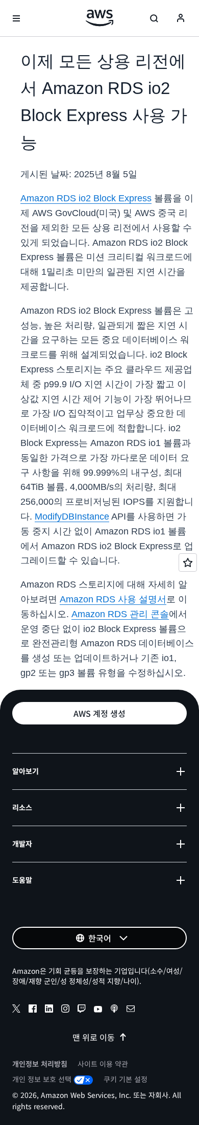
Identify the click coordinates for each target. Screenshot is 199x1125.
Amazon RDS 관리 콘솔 (120, 614)
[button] (99, 713)
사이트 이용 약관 (103, 1064)
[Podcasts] (114, 1010)
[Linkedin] (49, 1010)
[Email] (131, 1010)
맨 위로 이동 (93, 1037)
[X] (16, 1010)
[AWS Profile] (180, 18)
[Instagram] (65, 1010)
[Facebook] (33, 1010)
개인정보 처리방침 (39, 1064)
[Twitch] (82, 1010)
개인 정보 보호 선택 (41, 1079)
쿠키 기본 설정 (125, 1079)
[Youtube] (98, 1010)
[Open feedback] (188, 562)
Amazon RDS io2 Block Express (86, 198)
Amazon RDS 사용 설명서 (113, 599)
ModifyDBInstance (72, 516)
